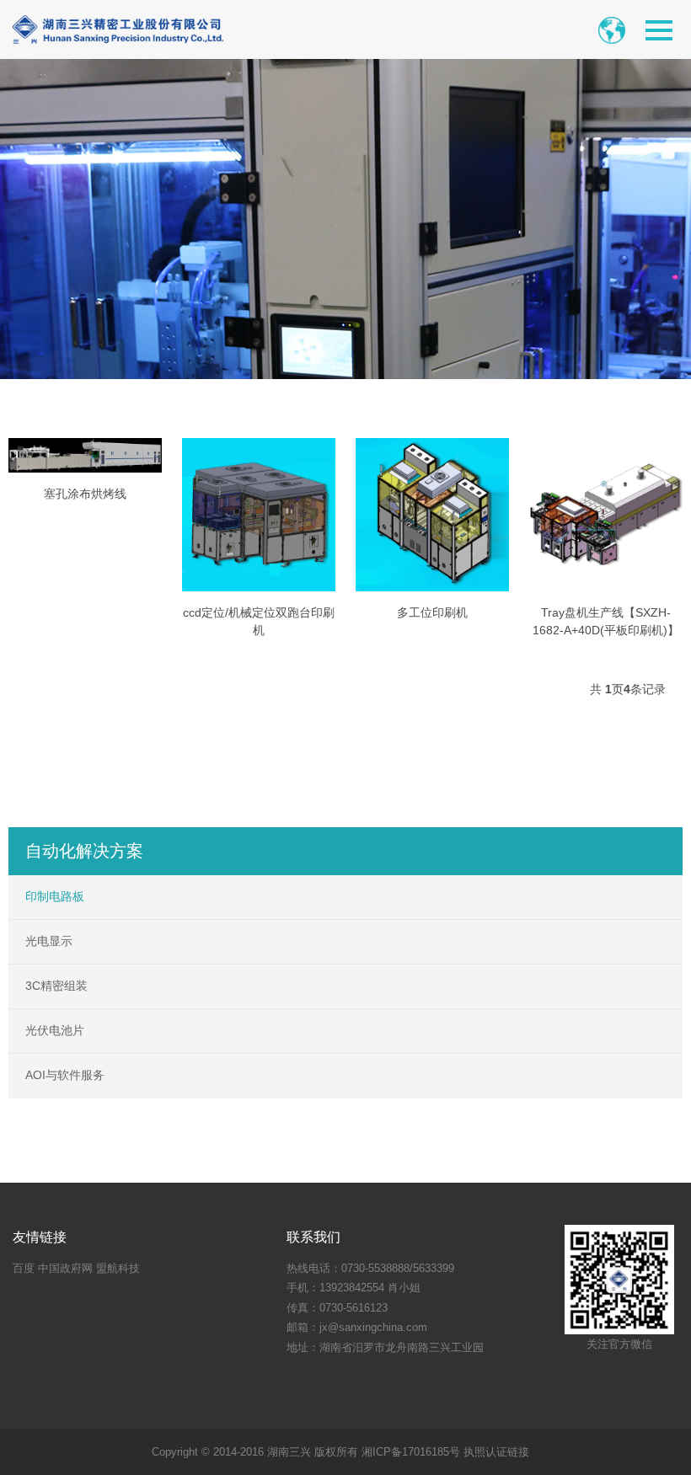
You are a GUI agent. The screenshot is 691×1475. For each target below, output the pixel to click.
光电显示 (48, 941)
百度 (24, 1268)
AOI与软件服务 (64, 1075)
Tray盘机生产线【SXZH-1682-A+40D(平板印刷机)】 (606, 621)
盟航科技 (118, 1268)
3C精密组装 (56, 985)
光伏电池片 (54, 1030)
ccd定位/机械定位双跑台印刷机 (259, 621)
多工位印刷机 (432, 612)
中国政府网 (65, 1268)
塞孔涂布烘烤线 (85, 493)
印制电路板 (54, 896)
